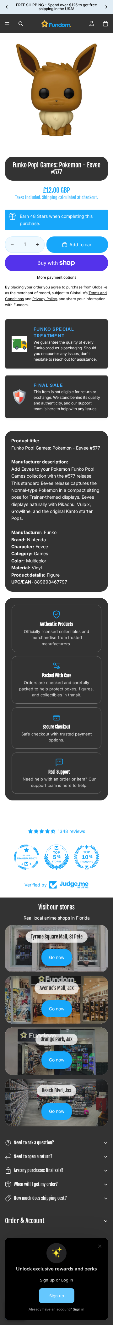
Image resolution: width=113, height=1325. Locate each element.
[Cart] (105, 24)
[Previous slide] (7, 7)
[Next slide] (106, 7)
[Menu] (7, 23)
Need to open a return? (33, 1156)
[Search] (21, 24)
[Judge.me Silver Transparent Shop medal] (86, 857)
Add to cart (81, 244)
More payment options (56, 277)
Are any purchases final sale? (38, 1170)
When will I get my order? (36, 1184)
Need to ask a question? (34, 1142)
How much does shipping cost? (40, 1198)
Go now (56, 957)
